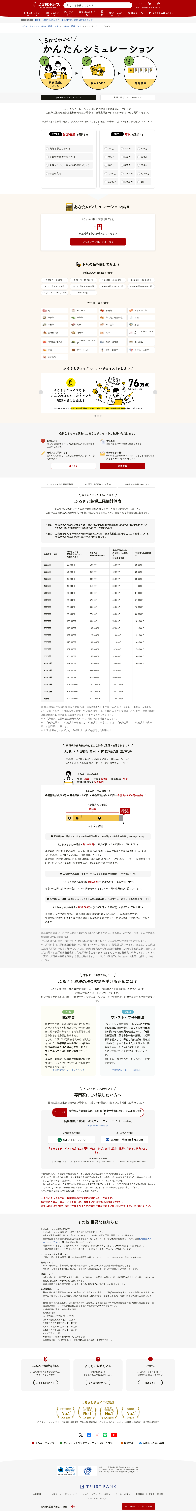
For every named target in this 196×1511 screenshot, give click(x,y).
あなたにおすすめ (87, 13)
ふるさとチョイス (44, 1443)
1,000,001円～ (83, 293)
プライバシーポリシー (101, 1494)
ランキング (68, 13)
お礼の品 (31, 13)
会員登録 (122, 466)
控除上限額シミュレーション (127, 97)
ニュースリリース (53, 1494)
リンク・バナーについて (76, 1494)
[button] (40, 392)
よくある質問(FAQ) (98, 1382)
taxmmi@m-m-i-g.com (127, 1139)
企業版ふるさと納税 (153, 1443)
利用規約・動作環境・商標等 (149, 1494)
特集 (102, 13)
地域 (52, 13)
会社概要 (37, 1494)
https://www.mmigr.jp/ (98, 1125)
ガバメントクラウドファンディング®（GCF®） (89, 1443)
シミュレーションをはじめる (98, 241)
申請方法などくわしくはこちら (67, 1070)
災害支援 (129, 1443)
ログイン (73, 466)
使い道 (115, 13)
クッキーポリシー (124, 1494)
